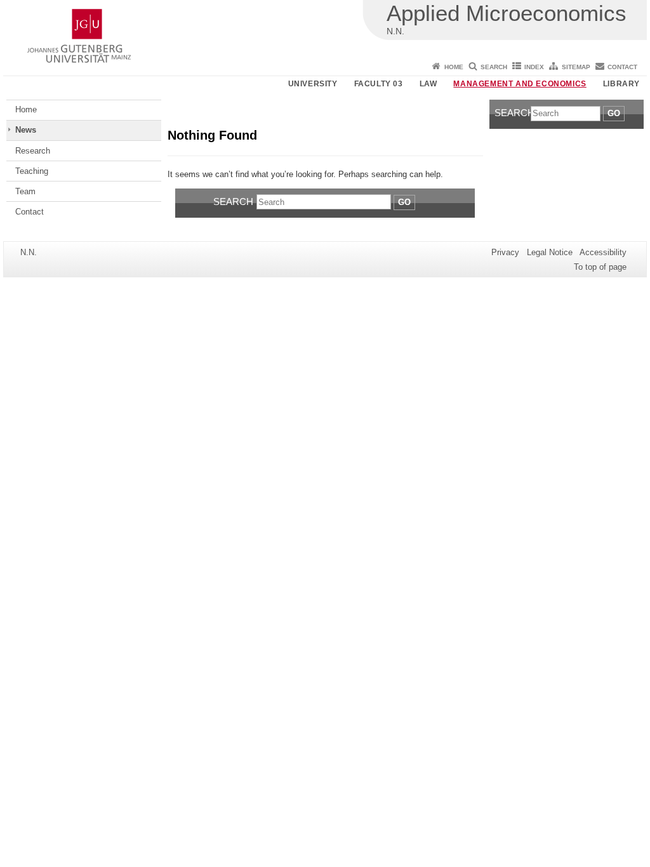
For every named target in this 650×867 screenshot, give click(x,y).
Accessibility (603, 252)
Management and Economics (519, 83)
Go (404, 202)
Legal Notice (550, 252)
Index (534, 66)
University (313, 83)
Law (428, 83)
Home (453, 66)
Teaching (31, 171)
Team (25, 191)
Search (494, 66)
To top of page (600, 267)
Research (32, 151)
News (25, 130)
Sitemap (576, 66)
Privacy (505, 252)
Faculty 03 (378, 83)
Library (621, 83)
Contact (622, 66)
